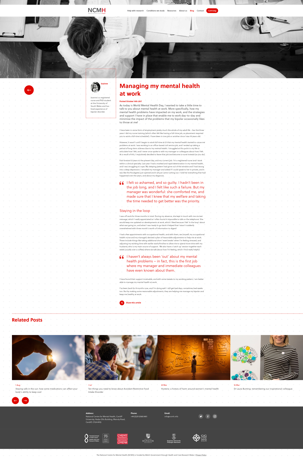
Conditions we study (156, 10)
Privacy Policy (201, 455)
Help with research (135, 10)
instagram (214, 416)
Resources (171, 10)
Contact (200, 10)
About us (183, 10)
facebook (207, 416)
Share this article (133, 302)
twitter (200, 416)
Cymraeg (212, 10)
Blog (192, 10)
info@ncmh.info (171, 416)
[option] (48, 366)
